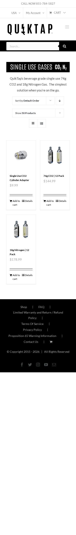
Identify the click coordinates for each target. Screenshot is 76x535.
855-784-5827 (45, 3)
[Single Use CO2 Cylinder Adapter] (21, 155)
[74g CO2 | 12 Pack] (54, 155)
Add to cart (16, 202)
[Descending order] (60, 100)
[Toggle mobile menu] (67, 27)
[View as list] (41, 123)
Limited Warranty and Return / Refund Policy (38, 315)
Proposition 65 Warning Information (32, 336)
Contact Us (31, 341)
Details (29, 200)
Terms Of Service (32, 324)
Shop (23, 307)
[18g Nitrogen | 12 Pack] (21, 229)
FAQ (41, 307)
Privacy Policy (32, 329)
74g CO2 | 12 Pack (53, 175)
